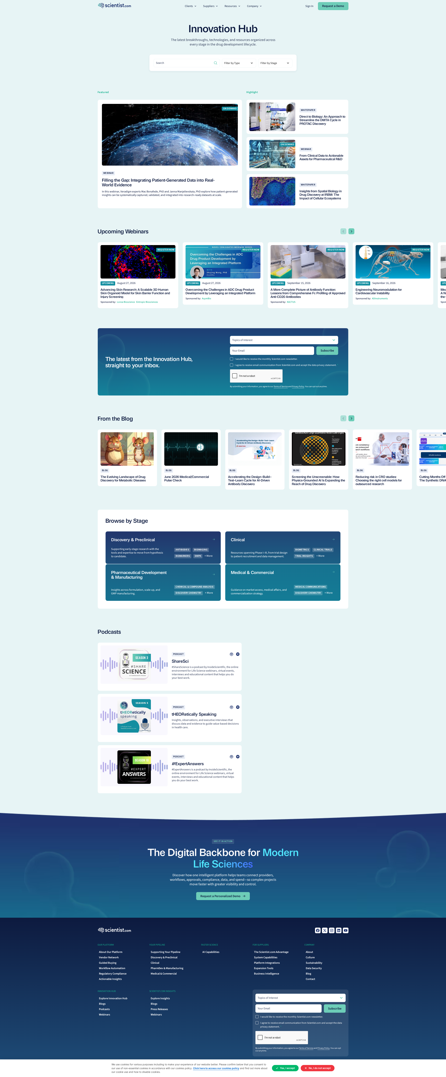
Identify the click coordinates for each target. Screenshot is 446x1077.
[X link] (325, 930)
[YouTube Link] (345, 930)
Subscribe (327, 350)
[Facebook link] (318, 930)
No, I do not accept (320, 1068)
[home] (114, 6)
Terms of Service (281, 386)
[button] (191, 6)
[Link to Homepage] (114, 930)
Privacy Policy (298, 386)
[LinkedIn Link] (338, 930)
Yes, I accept (287, 1068)
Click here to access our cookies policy (216, 1068)
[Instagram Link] (331, 930)
